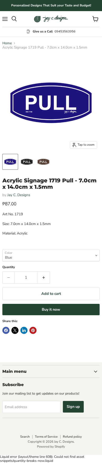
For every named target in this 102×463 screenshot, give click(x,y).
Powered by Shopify (51, 447)
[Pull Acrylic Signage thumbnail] (10, 161)
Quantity (8, 267)
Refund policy (72, 437)
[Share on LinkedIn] (24, 330)
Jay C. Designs (18, 195)
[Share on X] (15, 330)
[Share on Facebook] (5, 330)
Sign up (73, 406)
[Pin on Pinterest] (33, 330)
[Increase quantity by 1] (44, 277)
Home (7, 43)
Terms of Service (46, 437)
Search (25, 437)
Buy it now (51, 309)
